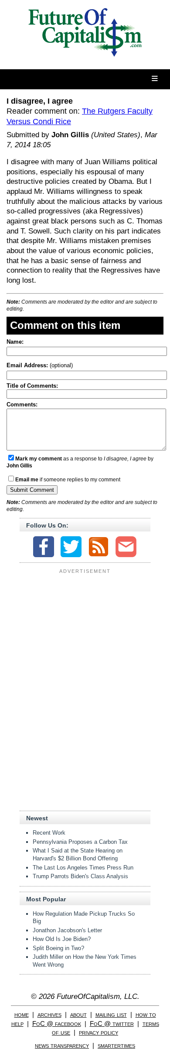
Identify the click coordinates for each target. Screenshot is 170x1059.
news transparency (62, 1045)
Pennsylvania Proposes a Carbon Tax (80, 842)
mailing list (111, 1014)
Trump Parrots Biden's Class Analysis (80, 876)
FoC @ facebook (56, 1023)
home (21, 1014)
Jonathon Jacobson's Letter (67, 930)
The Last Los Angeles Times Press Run (83, 867)
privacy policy (98, 1032)
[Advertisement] (85, 631)
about (78, 1014)
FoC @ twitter (112, 1023)
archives (49, 1014)
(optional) (40, 365)
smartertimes (116, 1045)
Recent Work (49, 832)
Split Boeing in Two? (58, 948)
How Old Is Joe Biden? (62, 939)
